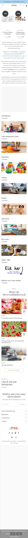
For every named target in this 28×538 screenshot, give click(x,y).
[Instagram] (12, 433)
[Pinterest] (18, 433)
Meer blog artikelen (14, 370)
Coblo (8, 71)
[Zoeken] (23, 5)
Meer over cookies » (14, 536)
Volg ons (4, 387)
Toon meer (4, 118)
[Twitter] (15, 433)
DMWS (23, 441)
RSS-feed (15, 443)
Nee (19, 533)
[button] (2, 5)
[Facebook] (9, 433)
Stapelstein (11, 69)
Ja (12, 533)
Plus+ (11, 443)
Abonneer (22, 404)
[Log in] (20, 5)
